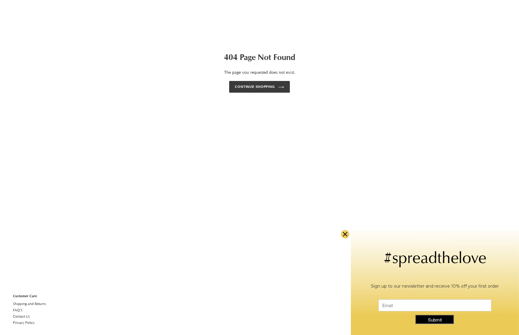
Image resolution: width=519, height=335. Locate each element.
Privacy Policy (24, 322)
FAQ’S (18, 310)
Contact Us (21, 316)
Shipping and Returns (29, 303)
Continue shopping (255, 86)
